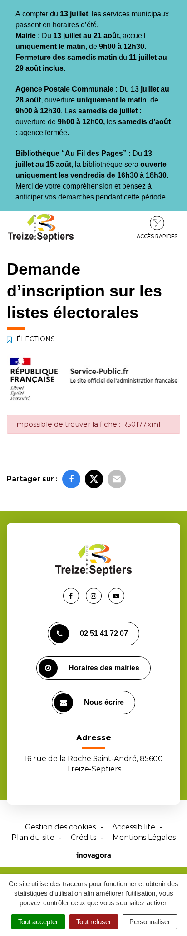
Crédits (83, 837)
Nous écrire (104, 702)
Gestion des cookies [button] (60, 827)
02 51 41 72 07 (104, 633)
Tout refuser (93, 922)
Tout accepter (38, 922)
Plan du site (32, 837)
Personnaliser (149, 922)
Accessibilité (133, 827)
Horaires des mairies (104, 668)
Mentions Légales (144, 837)
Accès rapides (157, 236)
